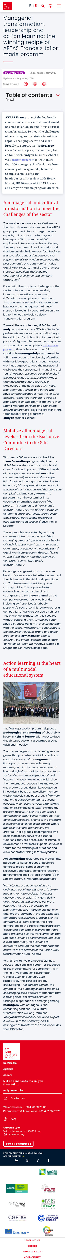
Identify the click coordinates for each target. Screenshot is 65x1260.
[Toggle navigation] (59, 6)
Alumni (7, 1075)
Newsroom (10, 1063)
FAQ (13, 1119)
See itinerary (16, 1134)
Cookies (33, 1246)
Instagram (26, 84)
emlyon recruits (13, 1090)
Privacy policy (32, 1251)
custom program (23, 160)
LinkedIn (44, 84)
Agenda (8, 1069)
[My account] (50, 6)
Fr (30, 6)
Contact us (18, 1098)
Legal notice (32, 1240)
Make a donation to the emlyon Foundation (23, 1082)
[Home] (7, 6)
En (36, 6)
